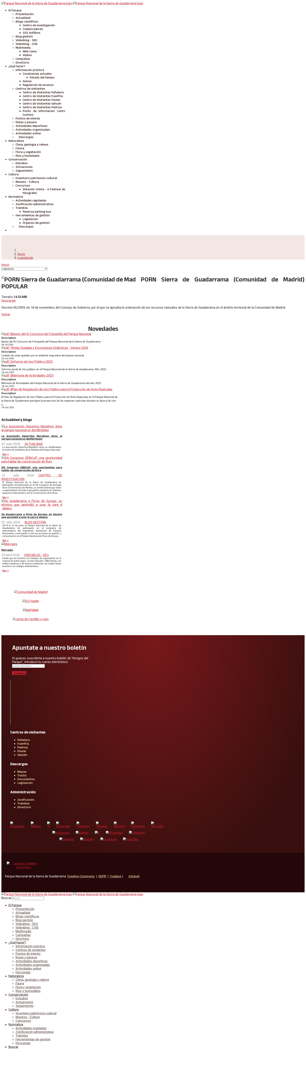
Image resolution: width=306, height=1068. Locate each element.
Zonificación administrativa (34, 204)
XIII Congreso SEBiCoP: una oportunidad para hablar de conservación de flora (31, 469)
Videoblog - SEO (26, 40)
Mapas (22, 771)
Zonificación (25, 799)
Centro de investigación (39, 25)
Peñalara (23, 740)
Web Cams (30, 51)
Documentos (26, 779)
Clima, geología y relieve (32, 144)
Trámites (22, 208)
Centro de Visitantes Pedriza (42, 107)
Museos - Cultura (27, 182)
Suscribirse (19, 673)
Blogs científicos (27, 21)
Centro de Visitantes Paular (41, 100)
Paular (21, 751)
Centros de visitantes (30, 88)
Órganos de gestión (36, 222)
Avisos (27, 81)
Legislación (30, 219)
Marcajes (7, 550)
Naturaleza (16, 141)
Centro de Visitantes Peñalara (43, 92)
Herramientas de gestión (33, 215)
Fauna (20, 148)
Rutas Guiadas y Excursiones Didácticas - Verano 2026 (50, 348)
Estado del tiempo (42, 77)
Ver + (5, 454)
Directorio (22, 62)
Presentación (25, 14)
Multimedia (23, 47)
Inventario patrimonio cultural (36, 178)
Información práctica (30, 70)
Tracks (22, 775)
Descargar (8, 300)
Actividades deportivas (31, 126)
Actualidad (23, 18)
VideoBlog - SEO (36, 555)
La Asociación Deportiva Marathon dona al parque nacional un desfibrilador (31, 437)
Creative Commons (81, 876)
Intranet (134, 876)
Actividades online (28, 133)
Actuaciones (24, 167)
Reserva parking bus (37, 211)
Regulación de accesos (38, 85)
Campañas (23, 59)
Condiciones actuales (37, 73)
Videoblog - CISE (27, 44)
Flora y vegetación (28, 152)
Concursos (23, 185)
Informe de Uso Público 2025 (32, 361)
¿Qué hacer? (16, 66)
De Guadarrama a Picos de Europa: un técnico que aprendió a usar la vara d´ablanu (31, 516)
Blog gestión (24, 36)
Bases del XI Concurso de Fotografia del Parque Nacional (51, 334)
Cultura (13, 174)
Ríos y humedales (27, 155)
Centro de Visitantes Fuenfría (43, 96)
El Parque (14, 10)
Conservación (17, 159)
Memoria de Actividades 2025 (32, 375)
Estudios (22, 163)
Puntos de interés (28, 118)
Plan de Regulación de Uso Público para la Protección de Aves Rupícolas (62, 389)
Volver (5, 314)
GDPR (102, 876)
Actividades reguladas (31, 200)
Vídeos (27, 55)
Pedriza (22, 747)
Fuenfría (23, 743)
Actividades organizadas (33, 129)
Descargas (25, 137)
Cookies (115, 876)
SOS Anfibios (31, 32)
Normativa (15, 196)
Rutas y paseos (26, 122)
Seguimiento (24, 170)
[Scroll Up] (2, 1054)
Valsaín (22, 755)
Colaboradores (33, 29)
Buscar (6, 898)
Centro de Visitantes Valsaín (42, 103)
